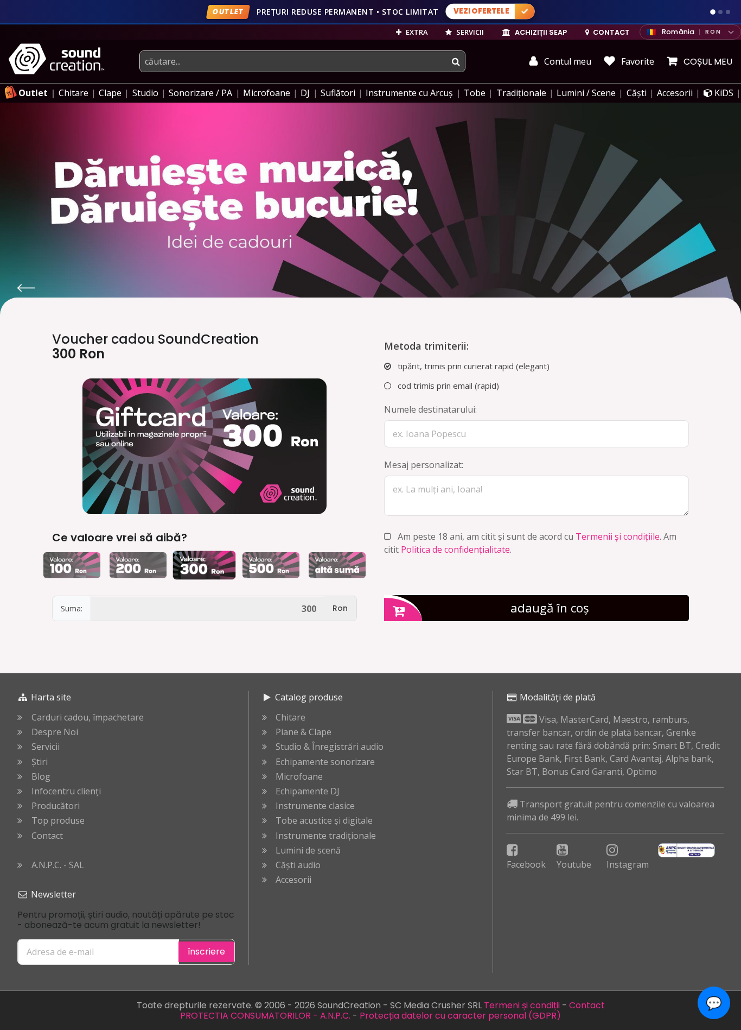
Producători (55, 806)
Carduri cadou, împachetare (87, 717)
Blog (40, 777)
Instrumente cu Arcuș (409, 93)
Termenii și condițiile (618, 536)
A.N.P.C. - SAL (57, 865)
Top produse (58, 821)
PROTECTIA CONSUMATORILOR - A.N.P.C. (265, 1015)
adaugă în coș (549, 607)
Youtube (574, 864)
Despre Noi (54, 732)
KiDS (722, 93)
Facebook (526, 864)
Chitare (73, 93)
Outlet (33, 93)
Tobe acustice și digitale (324, 821)
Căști (637, 93)
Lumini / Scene (586, 93)
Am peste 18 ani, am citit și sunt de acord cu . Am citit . (530, 542)
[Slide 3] (728, 12)
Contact (47, 836)
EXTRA (415, 32)
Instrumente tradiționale (326, 836)
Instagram (627, 864)
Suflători (338, 93)
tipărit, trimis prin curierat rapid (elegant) (472, 366)
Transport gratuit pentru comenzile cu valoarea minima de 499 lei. (610, 810)
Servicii (45, 747)
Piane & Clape (303, 732)
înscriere (206, 951)
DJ (305, 93)
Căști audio (298, 865)
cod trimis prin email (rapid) (447, 385)
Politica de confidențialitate (455, 549)
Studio (145, 93)
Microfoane (266, 93)
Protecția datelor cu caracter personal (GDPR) (460, 1015)
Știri (39, 762)
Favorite (636, 61)
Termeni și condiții (522, 1005)
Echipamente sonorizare (325, 762)
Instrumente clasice (315, 806)
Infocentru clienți (66, 791)
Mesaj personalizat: (423, 465)
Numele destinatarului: (430, 409)
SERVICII (469, 32)
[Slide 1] (713, 12)
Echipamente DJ (308, 791)
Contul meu (566, 61)
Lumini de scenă (308, 850)
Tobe (475, 93)
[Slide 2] (720, 12)
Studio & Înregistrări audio (330, 747)
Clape (110, 93)
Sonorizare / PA (200, 93)
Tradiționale (521, 93)
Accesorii (675, 93)
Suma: (71, 608)
